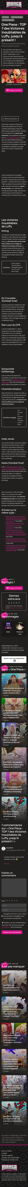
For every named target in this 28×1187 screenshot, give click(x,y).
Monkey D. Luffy (19, 633)
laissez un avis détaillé (16, 608)
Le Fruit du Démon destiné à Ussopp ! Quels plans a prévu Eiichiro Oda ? (13, 690)
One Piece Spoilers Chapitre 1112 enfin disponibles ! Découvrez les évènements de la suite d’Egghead (12, 1064)
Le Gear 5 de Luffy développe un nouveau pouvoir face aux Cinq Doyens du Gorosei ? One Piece (12, 1011)
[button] (26, 12)
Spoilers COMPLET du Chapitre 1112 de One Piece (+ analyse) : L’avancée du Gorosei (11, 738)
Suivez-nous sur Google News (14, 658)
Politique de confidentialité (10, 1157)
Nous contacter (7, 1151)
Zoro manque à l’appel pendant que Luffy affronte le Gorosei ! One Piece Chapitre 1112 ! (12, 714)
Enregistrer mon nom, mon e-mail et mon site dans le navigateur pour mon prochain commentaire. (14, 916)
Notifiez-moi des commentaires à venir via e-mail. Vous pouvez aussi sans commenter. (14, 925)
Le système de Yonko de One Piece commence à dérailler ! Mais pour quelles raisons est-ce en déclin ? (12, 1090)
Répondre (6, 863)
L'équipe (4, 1153)
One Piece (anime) (16, 17)
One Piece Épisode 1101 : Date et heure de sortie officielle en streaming (12, 789)
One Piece (5, 17)
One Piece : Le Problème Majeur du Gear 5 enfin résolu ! (11, 987)
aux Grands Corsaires (13, 137)
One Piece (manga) (8, 20)
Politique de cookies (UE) (10, 1160)
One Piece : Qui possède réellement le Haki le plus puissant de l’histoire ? (13, 764)
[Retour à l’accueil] (14, 5)
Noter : (4, 901)
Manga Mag (14, 1135)
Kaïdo (8, 632)
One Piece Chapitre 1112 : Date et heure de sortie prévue (11, 813)
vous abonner (6, 927)
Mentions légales (7, 1155)
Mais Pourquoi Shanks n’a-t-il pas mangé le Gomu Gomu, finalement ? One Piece (12, 1038)
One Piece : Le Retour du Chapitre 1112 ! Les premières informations (12, 1118)
